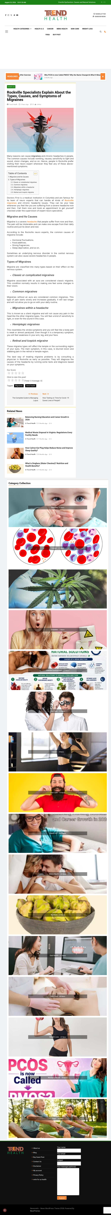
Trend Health (13, 104)
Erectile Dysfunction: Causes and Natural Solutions (84, 75)
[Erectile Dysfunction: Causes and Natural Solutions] (58, 78)
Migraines (19, 386)
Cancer (50, 29)
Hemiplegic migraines (21, 190)
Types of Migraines (17, 180)
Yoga (47, 35)
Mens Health (62, 29)
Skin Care (75, 29)
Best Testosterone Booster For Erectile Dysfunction (76, 3)
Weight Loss (87, 29)
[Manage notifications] (5, 1210)
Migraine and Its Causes (19, 177)
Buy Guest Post (38, 1157)
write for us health (39, 1179)
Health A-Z (39, 29)
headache (32, 221)
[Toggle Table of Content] (34, 173)
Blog (35, 1153)
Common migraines (20, 185)
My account (37, 1171)
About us (36, 1148)
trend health (30, 386)
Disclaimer (37, 1166)
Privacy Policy (38, 1175)
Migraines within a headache (24, 187)
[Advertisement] (55, 54)
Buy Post (57, 35)
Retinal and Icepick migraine (24, 192)
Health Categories (21, 29)
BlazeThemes (35, 1211)
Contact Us (37, 1162)
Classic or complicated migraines (25, 182)
